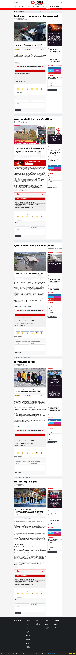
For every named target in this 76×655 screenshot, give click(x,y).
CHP (49, 179)
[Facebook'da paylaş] (22, 49)
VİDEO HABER (24, 6)
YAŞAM (50, 6)
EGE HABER (20, 241)
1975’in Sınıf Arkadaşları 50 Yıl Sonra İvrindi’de (23, 73)
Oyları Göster (54, 187)
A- (45, 49)
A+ (43, 49)
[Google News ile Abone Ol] (17, 49)
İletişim (55, 627)
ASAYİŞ (53, 6)
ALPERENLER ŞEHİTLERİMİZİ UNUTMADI (54, 137)
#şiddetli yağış (21, 190)
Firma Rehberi (38, 624)
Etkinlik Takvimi (47, 627)
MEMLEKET (50, 87)
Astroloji (46, 621)
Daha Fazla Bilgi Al (51, 653)
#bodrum (16, 306)
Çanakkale (60, 19)
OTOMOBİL (27, 636)
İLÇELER (34, 6)
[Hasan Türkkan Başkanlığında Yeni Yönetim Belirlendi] (55, 494)
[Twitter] (58, 8)
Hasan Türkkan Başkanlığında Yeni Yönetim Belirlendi (55, 500)
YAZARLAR (15, 6)
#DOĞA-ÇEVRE (17, 426)
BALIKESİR (29, 6)
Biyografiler (46, 620)
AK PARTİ (50, 80)
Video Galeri (37, 621)
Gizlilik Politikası (56, 620)
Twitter (50, 70)
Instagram (57, 70)
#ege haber (29, 306)
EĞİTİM (61, 6)
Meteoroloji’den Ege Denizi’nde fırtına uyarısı (54, 263)
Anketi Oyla (49, 187)
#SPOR (16, 567)
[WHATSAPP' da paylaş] (26, 49)
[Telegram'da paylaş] (28, 49)
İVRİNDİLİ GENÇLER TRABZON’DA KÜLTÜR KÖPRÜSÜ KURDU (26, 75)
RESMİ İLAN (38, 6)
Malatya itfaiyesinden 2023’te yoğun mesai (54, 34)
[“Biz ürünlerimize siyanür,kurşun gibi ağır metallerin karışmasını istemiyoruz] (55, 374)
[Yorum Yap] (41, 49)
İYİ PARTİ (50, 83)
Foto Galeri (37, 620)
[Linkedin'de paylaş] (30, 49)
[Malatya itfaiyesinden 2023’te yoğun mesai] (55, 28)
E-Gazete (46, 628)
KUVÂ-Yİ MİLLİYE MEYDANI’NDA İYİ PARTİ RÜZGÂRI (24, 207)
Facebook (50, 68)
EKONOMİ (57, 6)
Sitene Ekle (55, 624)
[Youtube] (61, 8)
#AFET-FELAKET (17, 62)
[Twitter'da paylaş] (24, 49)
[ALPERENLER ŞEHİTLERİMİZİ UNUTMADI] (55, 131)
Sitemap (55, 623)
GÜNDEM (19, 6)
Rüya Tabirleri (47, 623)
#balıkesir (24, 306)
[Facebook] (57, 8)
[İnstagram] (14, 621)
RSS (56, 72)
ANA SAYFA (15, 11)
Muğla (61, 248)
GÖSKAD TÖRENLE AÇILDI (20, 81)
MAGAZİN (27, 643)
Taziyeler (46, 624)
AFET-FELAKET (20, 11)
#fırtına (26, 190)
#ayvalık (16, 190)
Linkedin (57, 68)
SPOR (46, 6)
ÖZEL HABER (28, 646)
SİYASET (43, 6)
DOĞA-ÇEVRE (20, 357)
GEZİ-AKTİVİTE (28, 642)
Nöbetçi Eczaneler (38, 623)
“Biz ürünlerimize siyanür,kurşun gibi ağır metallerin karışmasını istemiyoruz (54, 381)
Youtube (50, 72)
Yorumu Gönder (18, 109)
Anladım (72, 653)
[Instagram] (60, 8)
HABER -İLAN (28, 635)
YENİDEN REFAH (51, 85)
